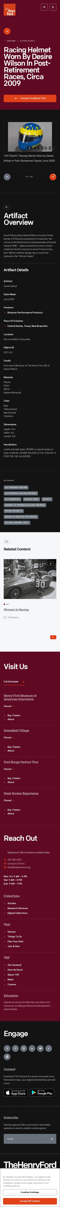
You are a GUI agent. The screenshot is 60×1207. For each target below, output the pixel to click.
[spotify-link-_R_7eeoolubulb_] (7, 1056)
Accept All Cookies (30, 1201)
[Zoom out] (37, 148)
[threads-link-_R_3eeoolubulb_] (23, 1048)
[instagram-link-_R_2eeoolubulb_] (15, 1048)
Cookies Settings (30, 1192)
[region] (30, 1187)
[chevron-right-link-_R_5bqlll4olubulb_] (53, 637)
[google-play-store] (42, 1092)
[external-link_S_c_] (30, 867)
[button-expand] (51, 564)
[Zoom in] (29, 148)
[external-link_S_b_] (30, 864)
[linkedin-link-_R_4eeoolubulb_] (32, 1048)
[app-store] (16, 1092)
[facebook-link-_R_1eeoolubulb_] (7, 1048)
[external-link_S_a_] (30, 860)
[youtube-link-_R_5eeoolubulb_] (40, 1048)
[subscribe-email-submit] (51, 1139)
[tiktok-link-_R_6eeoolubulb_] (48, 1048)
